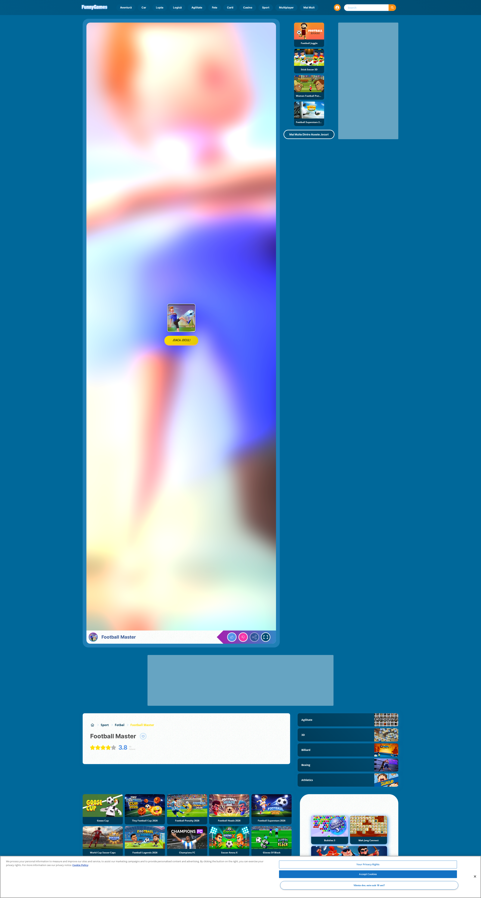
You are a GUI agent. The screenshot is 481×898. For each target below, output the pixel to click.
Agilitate (196, 7)
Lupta (159, 7)
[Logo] (94, 7)
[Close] (475, 876)
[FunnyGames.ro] (92, 725)
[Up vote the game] (232, 637)
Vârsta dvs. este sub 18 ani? (369, 885)
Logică (177, 7)
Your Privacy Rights (367, 864)
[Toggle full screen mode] (265, 637)
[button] (337, 7)
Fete (214, 7)
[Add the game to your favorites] (143, 736)
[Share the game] (254, 637)
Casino (247, 7)
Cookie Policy (80, 865)
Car (143, 7)
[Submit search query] (392, 7)
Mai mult (309, 7)
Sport (265, 7)
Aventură (126, 7)
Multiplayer (286, 7)
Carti (230, 7)
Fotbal (119, 725)
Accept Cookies (368, 874)
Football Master (142, 725)
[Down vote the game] (243, 637)
